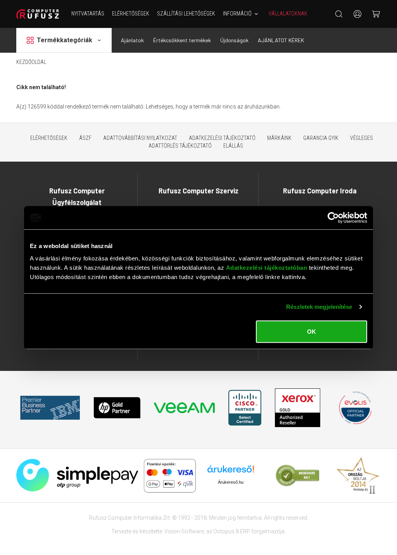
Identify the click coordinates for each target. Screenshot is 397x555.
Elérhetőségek (130, 13)
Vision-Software (184, 531)
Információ (237, 13)
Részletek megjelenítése (319, 306)
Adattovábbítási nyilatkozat (140, 138)
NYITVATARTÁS (87, 13)
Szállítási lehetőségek (186, 13)
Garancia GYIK (320, 138)
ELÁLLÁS (233, 146)
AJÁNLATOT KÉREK (281, 40)
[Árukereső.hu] (230, 471)
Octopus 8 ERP (231, 531)
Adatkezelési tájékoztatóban (266, 267)
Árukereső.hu (230, 482)
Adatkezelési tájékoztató (222, 138)
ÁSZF (85, 138)
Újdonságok (234, 40)
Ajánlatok (132, 40)
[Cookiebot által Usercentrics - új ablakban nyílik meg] (333, 218)
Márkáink (279, 138)
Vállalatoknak (288, 13)
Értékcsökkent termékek (182, 40)
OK (311, 331)
